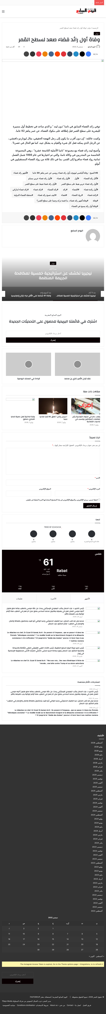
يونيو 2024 (98, 823)
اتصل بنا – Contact (74, 1005)
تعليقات (19, 598)
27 (82, 950)
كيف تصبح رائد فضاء (46, 195)
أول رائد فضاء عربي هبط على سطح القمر (79, 184)
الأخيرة (53, 598)
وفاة (95, 200)
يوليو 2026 (98, 747)
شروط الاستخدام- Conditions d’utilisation (32, 1005)
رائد (64, 189)
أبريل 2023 (98, 879)
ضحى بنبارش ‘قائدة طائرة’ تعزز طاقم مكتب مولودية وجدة (72, 3)
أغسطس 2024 (97, 815)
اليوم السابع (91, 47)
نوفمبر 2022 (98, 899)
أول (76, 178)
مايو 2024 (99, 827)
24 (24, 944)
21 (68, 944)
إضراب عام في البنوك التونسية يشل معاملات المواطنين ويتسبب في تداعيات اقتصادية (86, 419)
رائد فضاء (37, 189)
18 (9, 939)
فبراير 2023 (98, 887)
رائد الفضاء (52, 189)
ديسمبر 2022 (97, 895)
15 (53, 939)
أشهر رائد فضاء (20, 173)
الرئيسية (95, 28)
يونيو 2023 (98, 871)
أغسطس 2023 (97, 863)
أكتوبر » (91, 956)
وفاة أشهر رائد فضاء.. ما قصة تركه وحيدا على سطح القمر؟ (62, 200)
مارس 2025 (98, 795)
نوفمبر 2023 (98, 851)
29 (53, 950)
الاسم (97, 478)
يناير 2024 (98, 843)
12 (97, 939)
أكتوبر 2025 (98, 783)
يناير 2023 (98, 891)
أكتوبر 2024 (98, 807)
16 (38, 939)
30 (38, 950)
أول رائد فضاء (63, 178)
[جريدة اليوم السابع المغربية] (85, 11)
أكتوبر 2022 (98, 903)
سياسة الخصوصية (9, 1005)
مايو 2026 (99, 755)
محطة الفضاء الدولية (23, 195)
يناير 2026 (98, 771)
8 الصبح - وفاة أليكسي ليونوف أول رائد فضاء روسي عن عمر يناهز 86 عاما (65, 173)
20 (82, 944)
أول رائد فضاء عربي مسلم (39, 178)
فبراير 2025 (98, 799)
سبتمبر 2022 (98, 907)
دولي (89, 28)
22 (53, 944)
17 (24, 939)
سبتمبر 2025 (98, 787)
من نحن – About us (57, 1005)
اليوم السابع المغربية (59, 997)
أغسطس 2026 (97, 743)
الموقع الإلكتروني (45, 489)
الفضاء (75, 189)
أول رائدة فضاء (90, 189)
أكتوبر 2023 (98, 855)
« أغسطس (100, 956)
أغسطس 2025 (97, 791)
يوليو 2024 (98, 819)
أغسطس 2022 (97, 911)
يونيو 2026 (98, 751)
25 (9, 944)
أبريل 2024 (98, 831)
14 (68, 939)
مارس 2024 (98, 835)
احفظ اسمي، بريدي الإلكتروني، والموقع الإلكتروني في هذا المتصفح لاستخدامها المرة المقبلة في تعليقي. (62, 500)
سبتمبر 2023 (97, 859)
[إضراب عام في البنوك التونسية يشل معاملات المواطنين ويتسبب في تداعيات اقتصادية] (85, 406)
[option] (53, 275)
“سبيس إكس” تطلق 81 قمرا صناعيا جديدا (53, 418)
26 (97, 950)
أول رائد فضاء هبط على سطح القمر (40, 184)
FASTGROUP (35, 997)
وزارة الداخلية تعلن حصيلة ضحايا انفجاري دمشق (23, 418)
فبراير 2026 (98, 767)
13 (82, 939)
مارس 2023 (98, 883)
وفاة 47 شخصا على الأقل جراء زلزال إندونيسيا (53, 275)
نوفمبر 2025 (98, 779)
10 (24, 934)
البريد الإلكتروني (94, 489)
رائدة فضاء (92, 195)
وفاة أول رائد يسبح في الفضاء (84, 206)
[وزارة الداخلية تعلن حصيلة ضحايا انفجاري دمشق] (20, 406)
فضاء (63, 195)
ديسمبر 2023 (97, 847)
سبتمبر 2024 (97, 811)
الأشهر (87, 598)
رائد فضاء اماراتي (20, 189)
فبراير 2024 (98, 839)
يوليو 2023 (98, 867)
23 (38, 944)
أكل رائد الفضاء (90, 178)
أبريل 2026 (98, 759)
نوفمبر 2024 (98, 803)
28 (68, 950)
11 (9, 934)
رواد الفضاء (76, 195)
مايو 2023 (99, 875)
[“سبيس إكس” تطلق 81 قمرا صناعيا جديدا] (53, 406)
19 (97, 944)
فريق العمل (87, 1005)
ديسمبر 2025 (97, 775)
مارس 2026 (98, 763)
